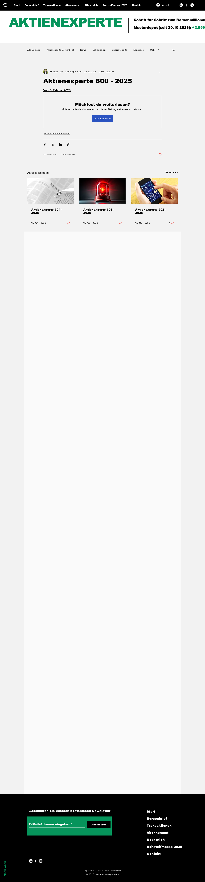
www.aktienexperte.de (107, 874)
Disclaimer (116, 870)
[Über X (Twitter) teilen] (52, 144)
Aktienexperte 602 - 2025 (150, 211)
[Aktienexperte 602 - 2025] (154, 191)
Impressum (89, 870)
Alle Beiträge (33, 49)
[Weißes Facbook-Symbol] (35, 861)
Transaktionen (159, 825)
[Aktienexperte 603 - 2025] (102, 191)
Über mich (156, 839)
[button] (173, 49)
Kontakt (154, 853)
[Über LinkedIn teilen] (60, 144)
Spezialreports (119, 49)
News (83, 49)
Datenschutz (103, 870)
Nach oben (5, 868)
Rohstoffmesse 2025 (164, 846)
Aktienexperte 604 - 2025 (46, 211)
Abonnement (157, 832)
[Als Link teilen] (68, 144)
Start (151, 811)
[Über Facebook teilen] (44, 144)
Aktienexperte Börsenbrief (60, 49)
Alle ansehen (171, 172)
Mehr (152, 49)
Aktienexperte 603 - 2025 (98, 211)
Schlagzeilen (99, 49)
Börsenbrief (157, 818)
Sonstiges (138, 49)
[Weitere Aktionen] (160, 72)
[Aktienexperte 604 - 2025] (50, 191)
